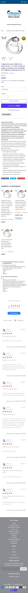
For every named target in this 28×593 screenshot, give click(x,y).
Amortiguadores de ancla (14, 527)
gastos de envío (7, 80)
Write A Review (14, 313)
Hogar (14, 523)
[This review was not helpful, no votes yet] (23, 347)
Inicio (2, 30)
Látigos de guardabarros (14, 539)
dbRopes (10, 584)
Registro (23, 569)
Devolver (14, 552)
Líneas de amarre (14, 525)
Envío (14, 549)
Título (2, 86)
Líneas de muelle (14, 533)
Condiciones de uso (14, 557)
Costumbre (14, 537)
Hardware (14, 535)
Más (4, 2)
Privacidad (14, 554)
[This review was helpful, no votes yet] (21, 347)
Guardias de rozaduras (14, 531)
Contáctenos (14, 543)
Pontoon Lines (14, 529)
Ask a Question (6, 114)
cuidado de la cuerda (14, 576)
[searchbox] (8, 320)
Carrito (25, 2)
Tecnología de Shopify (18, 584)
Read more (18, 427)
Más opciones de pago (14, 110)
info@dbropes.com (7, 269)
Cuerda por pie (14, 541)
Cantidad (3, 93)
